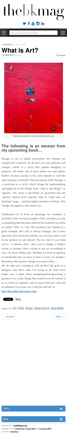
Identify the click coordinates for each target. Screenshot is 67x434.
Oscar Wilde (57, 308)
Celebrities (7, 55)
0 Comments (60, 55)
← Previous (9, 317)
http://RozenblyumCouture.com (19, 291)
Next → (59, 317)
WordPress (14, 431)
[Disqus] (33, 363)
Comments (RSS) (45, 429)
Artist (21, 308)
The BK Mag (20, 429)
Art (15, 308)
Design (29, 308)
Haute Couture (41, 308)
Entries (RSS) (31, 429)
